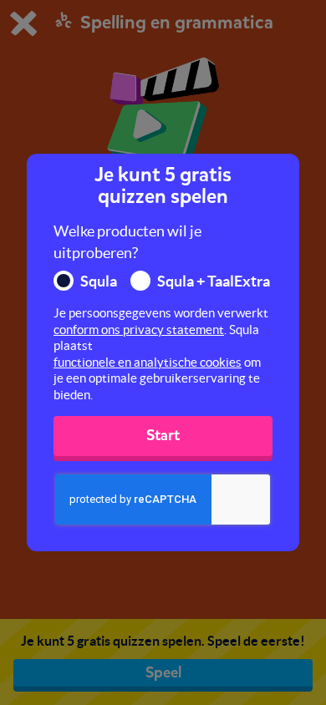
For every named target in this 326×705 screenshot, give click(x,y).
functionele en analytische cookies (147, 362)
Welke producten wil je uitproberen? (127, 241)
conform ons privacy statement (138, 329)
